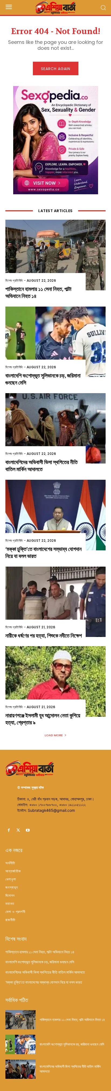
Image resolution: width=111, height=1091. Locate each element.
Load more (54, 735)
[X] (18, 830)
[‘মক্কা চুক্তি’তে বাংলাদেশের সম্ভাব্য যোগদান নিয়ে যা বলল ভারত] (55, 515)
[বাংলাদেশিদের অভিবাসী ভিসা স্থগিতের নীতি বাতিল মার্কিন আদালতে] (55, 428)
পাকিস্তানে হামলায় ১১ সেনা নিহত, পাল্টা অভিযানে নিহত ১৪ (39, 951)
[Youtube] (27, 830)
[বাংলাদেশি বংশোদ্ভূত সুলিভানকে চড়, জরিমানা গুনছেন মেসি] (55, 342)
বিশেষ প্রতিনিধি (14, 280)
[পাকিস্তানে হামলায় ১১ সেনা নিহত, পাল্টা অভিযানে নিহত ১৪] (55, 255)
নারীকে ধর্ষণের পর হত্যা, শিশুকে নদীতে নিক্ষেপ (43, 635)
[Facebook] (8, 830)
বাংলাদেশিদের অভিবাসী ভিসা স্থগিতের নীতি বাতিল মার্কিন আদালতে (41, 466)
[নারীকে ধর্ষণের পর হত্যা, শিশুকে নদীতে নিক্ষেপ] (55, 602)
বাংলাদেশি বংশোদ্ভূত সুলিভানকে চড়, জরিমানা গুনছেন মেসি (39, 961)
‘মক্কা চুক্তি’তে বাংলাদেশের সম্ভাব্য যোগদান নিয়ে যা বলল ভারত (43, 982)
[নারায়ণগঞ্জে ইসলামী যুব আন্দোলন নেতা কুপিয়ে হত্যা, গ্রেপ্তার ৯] (55, 681)
